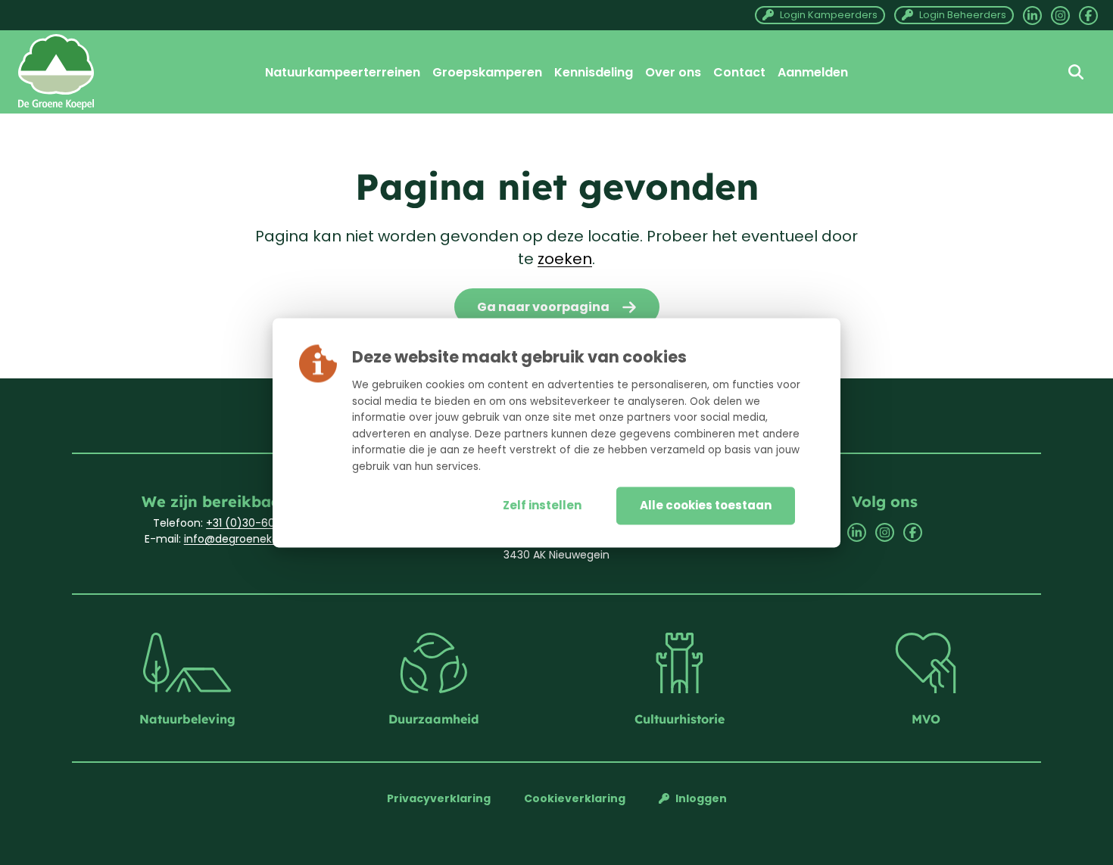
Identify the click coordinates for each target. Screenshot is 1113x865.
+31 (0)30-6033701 (255, 523)
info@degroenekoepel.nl (248, 538)
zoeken (565, 258)
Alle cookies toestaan (706, 505)
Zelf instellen (542, 505)
